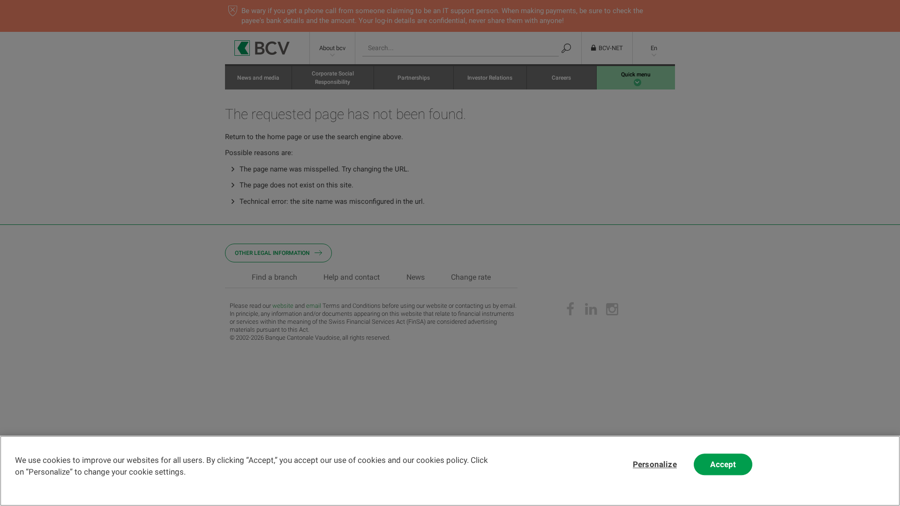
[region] (450, 471)
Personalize (655, 464)
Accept (723, 464)
